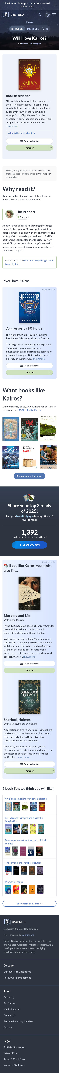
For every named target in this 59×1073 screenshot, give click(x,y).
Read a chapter (31, 141)
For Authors (10, 1003)
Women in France (14, 881)
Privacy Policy (11, 1053)
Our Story (9, 997)
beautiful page (24, 516)
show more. (12, 125)
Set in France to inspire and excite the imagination (24, 819)
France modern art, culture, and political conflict (25, 842)
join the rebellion (43, 174)
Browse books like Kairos (29, 476)
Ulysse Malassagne (31, 43)
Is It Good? (17, 28)
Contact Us (10, 1015)
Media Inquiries (12, 1009)
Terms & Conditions (14, 1059)
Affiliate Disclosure (14, 1047)
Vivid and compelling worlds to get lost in (26, 798)
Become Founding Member (18, 1021)
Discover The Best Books (17, 971)
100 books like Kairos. (30, 410)
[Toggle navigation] (54, 15)
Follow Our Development (17, 977)
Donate (8, 1027)
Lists (45, 28)
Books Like (33, 28)
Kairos (29, 22)
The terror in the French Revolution (23, 862)
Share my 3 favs (31, 544)
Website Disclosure (14, 1065)
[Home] (13, 14)
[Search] (39, 15)
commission (44, 170)
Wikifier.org (28, 934)
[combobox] (39, 15)
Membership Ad (48, 289)
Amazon (30, 147)
